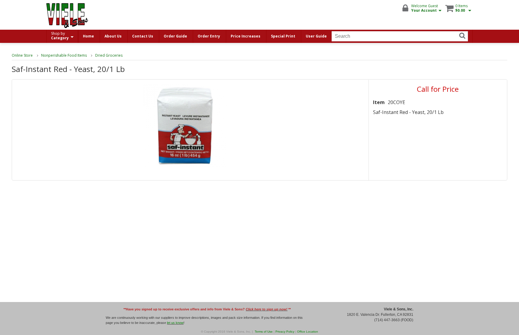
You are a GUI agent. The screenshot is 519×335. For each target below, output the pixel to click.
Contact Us (142, 36)
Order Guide (175, 36)
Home (88, 36)
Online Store (22, 55)
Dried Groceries (109, 55)
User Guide (316, 36)
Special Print (283, 36)
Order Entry (209, 36)
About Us (113, 36)
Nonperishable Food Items (64, 55)
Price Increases (245, 36)
